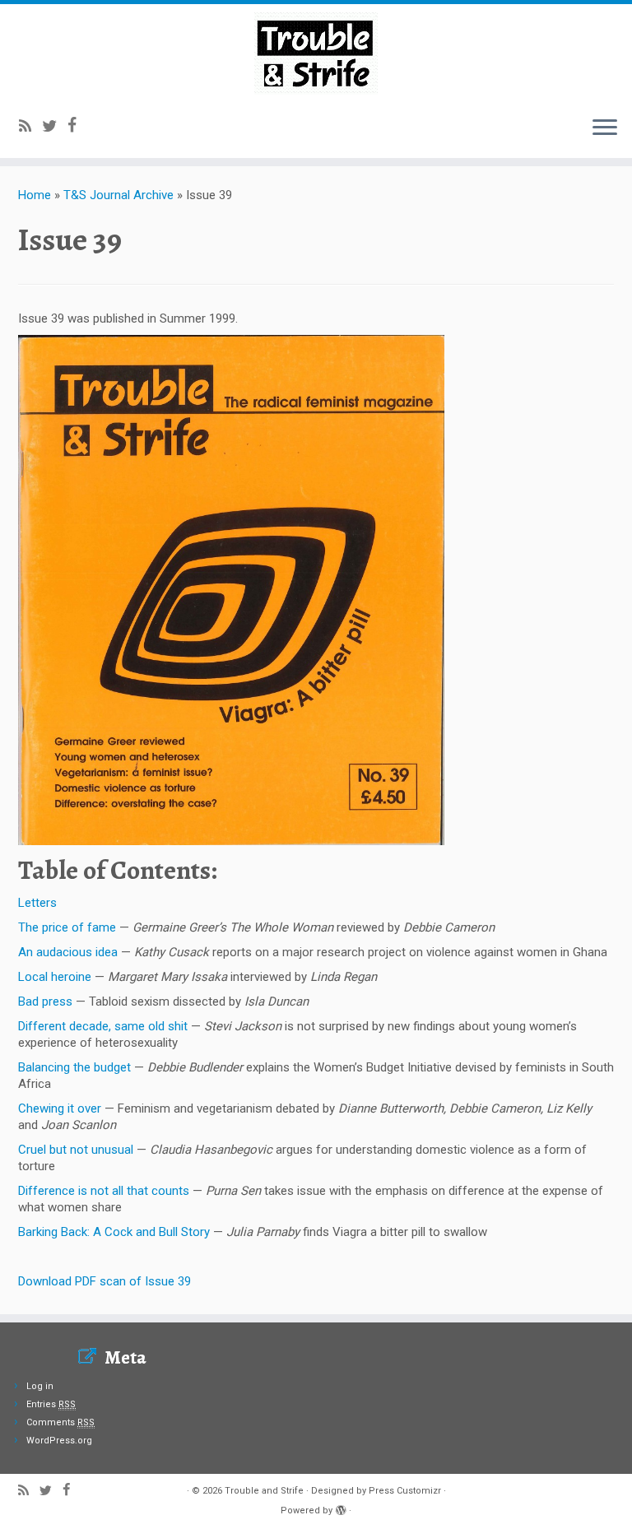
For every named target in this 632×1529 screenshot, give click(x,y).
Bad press (45, 1001)
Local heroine (54, 976)
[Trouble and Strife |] (316, 53)
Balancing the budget (74, 1067)
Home (34, 195)
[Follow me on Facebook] (77, 125)
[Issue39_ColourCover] (231, 589)
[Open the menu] (604, 128)
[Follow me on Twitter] (54, 126)
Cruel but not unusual (75, 1149)
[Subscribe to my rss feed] (30, 126)
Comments (60, 1422)
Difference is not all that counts (103, 1190)
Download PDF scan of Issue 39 (104, 1281)
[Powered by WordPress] (340, 1507)
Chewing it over (59, 1108)
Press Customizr (405, 1490)
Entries (51, 1404)
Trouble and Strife (264, 1490)
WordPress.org (59, 1440)
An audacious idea (68, 952)
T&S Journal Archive (118, 195)
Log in (39, 1386)
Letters (37, 902)
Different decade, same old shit (103, 1026)
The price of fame (67, 927)
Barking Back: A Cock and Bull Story (114, 1232)
